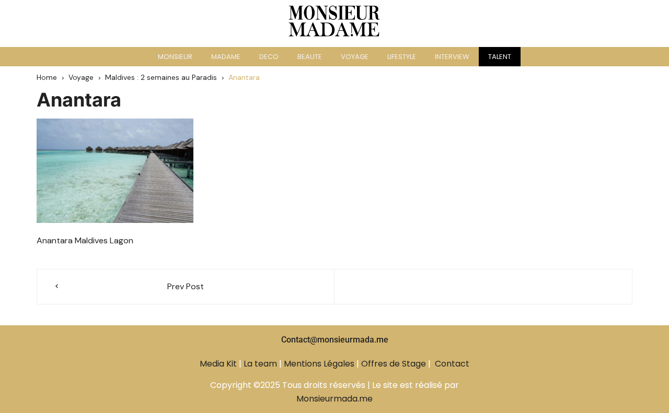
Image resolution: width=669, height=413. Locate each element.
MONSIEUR (175, 57)
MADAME (225, 57)
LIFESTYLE (401, 57)
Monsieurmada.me (334, 399)
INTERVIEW (452, 57)
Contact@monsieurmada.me (334, 340)
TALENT (499, 57)
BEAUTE (309, 57)
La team (260, 364)
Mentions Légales (319, 364)
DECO (269, 57)
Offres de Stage (393, 364)
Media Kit (218, 364)
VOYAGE (354, 57)
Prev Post (185, 286)
